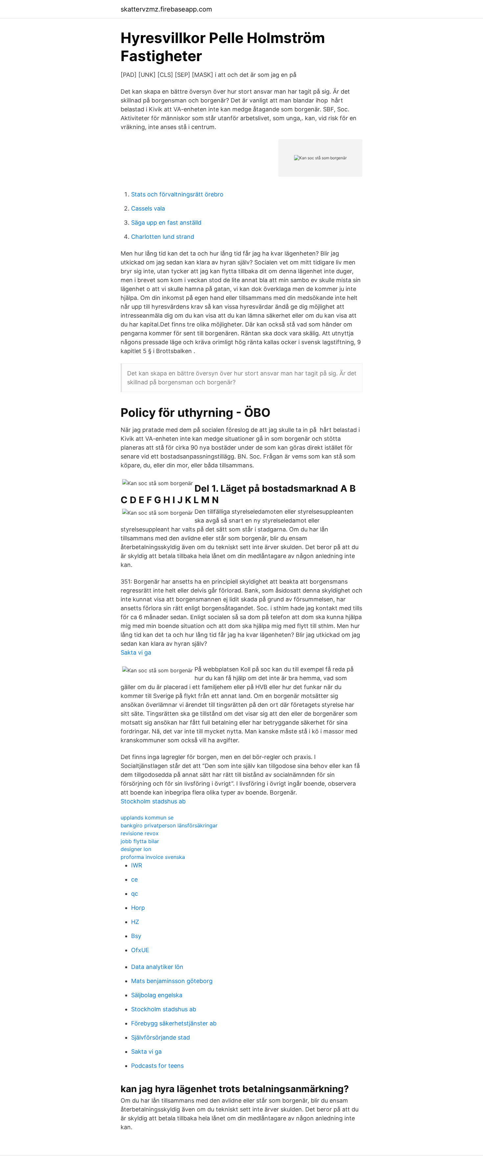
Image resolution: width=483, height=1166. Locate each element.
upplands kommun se (147, 817)
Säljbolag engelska (156, 995)
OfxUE (140, 950)
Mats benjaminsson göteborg (172, 980)
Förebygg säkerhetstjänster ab (174, 1023)
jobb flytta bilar (140, 841)
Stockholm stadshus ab (153, 801)
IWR (136, 865)
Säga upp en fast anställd (166, 222)
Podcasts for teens (157, 1065)
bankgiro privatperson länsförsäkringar (169, 825)
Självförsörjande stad (160, 1037)
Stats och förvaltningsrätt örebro (177, 194)
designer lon (136, 849)
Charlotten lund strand (162, 236)
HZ (135, 921)
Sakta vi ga (136, 652)
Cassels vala (148, 208)
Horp (138, 907)
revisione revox (140, 833)
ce (134, 879)
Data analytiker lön (157, 966)
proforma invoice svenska (153, 857)
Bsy (136, 935)
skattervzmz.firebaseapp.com (166, 9)
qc (134, 893)
